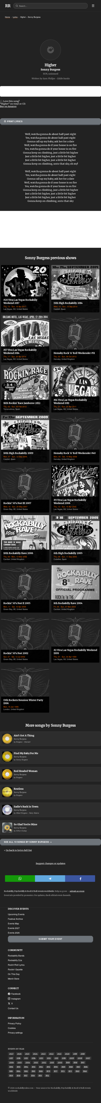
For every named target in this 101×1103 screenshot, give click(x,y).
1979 (48, 1071)
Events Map (13, 923)
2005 (19, 1062)
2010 (64, 1058)
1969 (77, 1071)
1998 (75, 1062)
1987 (78, 1067)
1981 (33, 1071)
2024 (35, 1054)
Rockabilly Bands (16, 955)
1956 (33, 1075)
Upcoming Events (16, 914)
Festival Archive (15, 918)
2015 (26, 1058)
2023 (43, 1054)
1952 (47, 1075)
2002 (44, 1062)
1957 (25, 1075)
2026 (19, 1054)
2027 (11, 1054)
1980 (41, 1071)
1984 (18, 1071)
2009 (71, 1058)
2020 (67, 1054)
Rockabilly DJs (15, 960)
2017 (11, 1058)
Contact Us (13, 1008)
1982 (26, 1071)
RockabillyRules (8, 6)
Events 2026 (14, 932)
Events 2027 (14, 928)
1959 (11, 1075)
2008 (80, 1058)
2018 (83, 1054)
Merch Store (13, 978)
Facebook (16, 993)
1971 (70, 1071)
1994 (26, 1067)
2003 (36, 1062)
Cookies (12, 1028)
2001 (52, 1062)
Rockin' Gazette (15, 969)
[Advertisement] (50, 229)
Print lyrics (14, 121)
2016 (18, 1058)
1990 (56, 1067)
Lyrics (15, 17)
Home (7, 17)
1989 (63, 1067)
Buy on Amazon (8, 106)
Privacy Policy (14, 1023)
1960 (85, 1071)
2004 (27, 1062)
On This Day (14, 974)
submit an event (77, 891)
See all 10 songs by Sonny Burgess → (28, 841)
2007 (88, 1058)
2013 (41, 1058)
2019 (75, 1054)
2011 (56, 1058)
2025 (27, 1054)
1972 (63, 1071)
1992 (41, 1067)
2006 (11, 1062)
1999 (68, 1062)
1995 (18, 1067)
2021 (59, 1054)
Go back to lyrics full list (19, 850)
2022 (51, 1054)
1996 (11, 1067)
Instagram (16, 998)
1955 (40, 1075)
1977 (55, 1071)
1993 (33, 1067)
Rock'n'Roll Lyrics (16, 964)
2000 (60, 1062)
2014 (34, 1058)
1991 (48, 1067)
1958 (18, 1075)
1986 (86, 1067)
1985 (11, 1071)
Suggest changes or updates (50, 863)
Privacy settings (15, 1032)
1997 (83, 1062)
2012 (49, 1058)
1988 (71, 1067)
